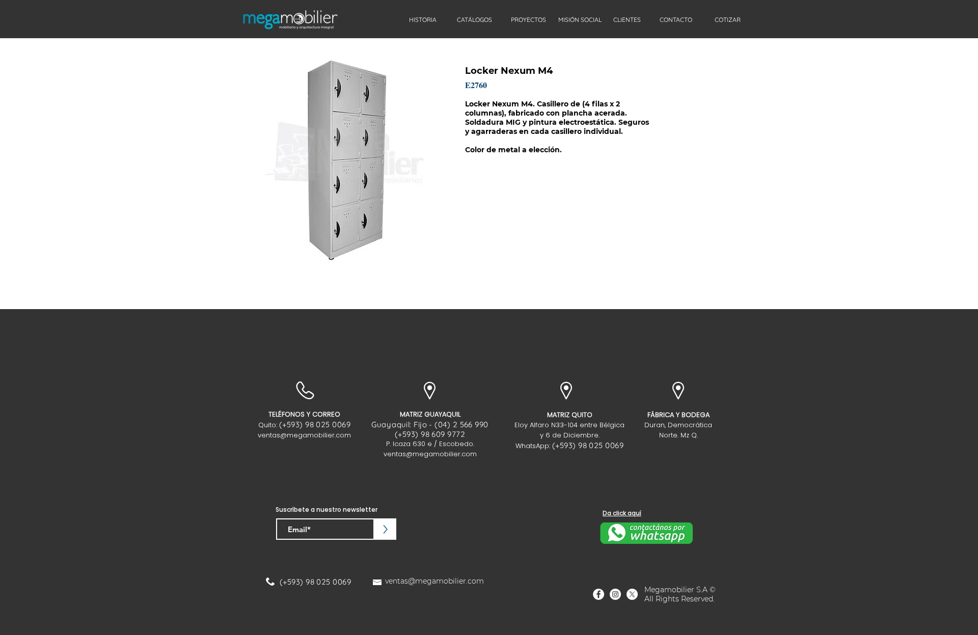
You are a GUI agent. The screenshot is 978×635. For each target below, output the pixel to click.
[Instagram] (615, 594)
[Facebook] (598, 594)
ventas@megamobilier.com (304, 435)
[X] (632, 594)
